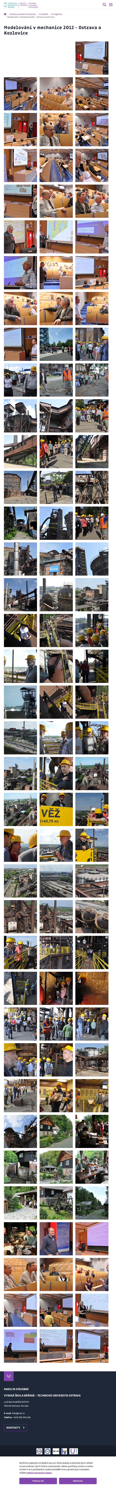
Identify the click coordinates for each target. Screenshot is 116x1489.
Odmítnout (78, 1481)
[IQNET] (47, 1451)
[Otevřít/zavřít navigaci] (111, 4)
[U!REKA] (73, 1451)
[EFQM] (56, 1451)
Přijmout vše (38, 1481)
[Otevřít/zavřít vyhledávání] (104, 5)
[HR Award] (64, 1451)
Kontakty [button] (13, 1427)
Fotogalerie (56, 14)
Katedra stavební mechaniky (23, 14)
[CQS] (39, 1451)
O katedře (43, 14)
